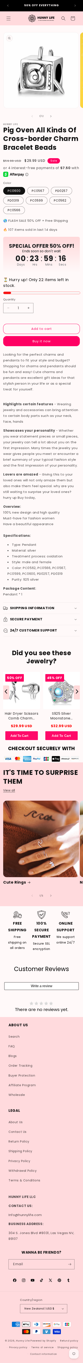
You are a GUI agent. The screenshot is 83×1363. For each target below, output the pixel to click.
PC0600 (14, 191)
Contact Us (18, 1132)
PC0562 (60, 200)
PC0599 (36, 200)
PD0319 (13, 200)
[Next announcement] (75, 5)
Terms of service (42, 1347)
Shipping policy (67, 1347)
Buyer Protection (22, 1075)
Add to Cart (61, 735)
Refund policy (69, 1340)
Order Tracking (20, 1065)
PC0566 (14, 210)
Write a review (41, 986)
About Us (16, 1122)
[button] (8, 18)
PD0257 (61, 191)
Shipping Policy (20, 1151)
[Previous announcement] (8, 5)
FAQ (12, 1046)
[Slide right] (51, 116)
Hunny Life (23, 1340)
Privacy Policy (19, 1161)
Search (14, 1036)
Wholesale (17, 1095)
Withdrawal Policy (23, 1171)
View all (9, 790)
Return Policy (19, 1141)
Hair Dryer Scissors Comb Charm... (21, 716)
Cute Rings (14, 882)
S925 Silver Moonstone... (61, 716)
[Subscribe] (69, 1264)
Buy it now (42, 341)
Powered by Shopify (43, 1340)
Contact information (43, 1354)
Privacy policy (18, 1347)
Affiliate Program (22, 1085)
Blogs (13, 1056)
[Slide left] (32, 116)
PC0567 (38, 191)
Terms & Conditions (24, 1180)
